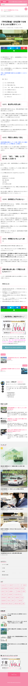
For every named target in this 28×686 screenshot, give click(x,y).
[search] (26, 5)
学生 (6, 594)
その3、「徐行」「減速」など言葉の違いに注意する (13, 87)
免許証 (2, 591)
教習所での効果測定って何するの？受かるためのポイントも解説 (13, 529)
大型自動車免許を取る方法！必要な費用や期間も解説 (11, 553)
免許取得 (22, 588)
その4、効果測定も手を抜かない (9, 89)
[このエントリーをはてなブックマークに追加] (17, 48)
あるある (3, 585)
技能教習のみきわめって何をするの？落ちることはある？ (12, 509)
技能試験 (17, 597)
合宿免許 (19, 591)
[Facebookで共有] (4, 48)
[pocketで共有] (24, 48)
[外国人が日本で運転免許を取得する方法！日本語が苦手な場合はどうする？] (4, 432)
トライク (15, 585)
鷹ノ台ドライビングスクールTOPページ (14, 347)
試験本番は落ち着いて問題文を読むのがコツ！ (12, 94)
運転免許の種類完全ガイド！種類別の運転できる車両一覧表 (13, 466)
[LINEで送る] (14, 50)
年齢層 (9, 597)
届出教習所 (3, 597)
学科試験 (20, 27)
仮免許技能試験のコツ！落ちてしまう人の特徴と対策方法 (12, 489)
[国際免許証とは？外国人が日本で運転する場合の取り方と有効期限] (4, 421)
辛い (16, 600)
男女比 (9, 600)
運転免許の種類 (18, 603)
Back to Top (14, 674)
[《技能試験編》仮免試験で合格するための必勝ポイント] (24, 371)
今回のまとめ (8, 96)
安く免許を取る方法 (18, 594)
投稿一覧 (20, 382)
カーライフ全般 (5, 564)
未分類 (3, 571)
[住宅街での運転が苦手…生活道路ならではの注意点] (4, 631)
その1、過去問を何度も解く (9, 82)
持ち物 (22, 597)
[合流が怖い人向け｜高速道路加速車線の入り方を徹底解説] (4, 639)
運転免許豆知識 (10, 27)
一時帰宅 (24, 585)
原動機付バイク (12, 591)
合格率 (23, 591)
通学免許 (20, 600)
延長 (13, 597)
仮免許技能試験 (4, 588)
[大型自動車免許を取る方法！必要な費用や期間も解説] (4, 360)
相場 (13, 600)
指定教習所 (3, 600)
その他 (3, 568)
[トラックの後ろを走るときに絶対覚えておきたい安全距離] (4, 616)
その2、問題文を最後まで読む (9, 85)
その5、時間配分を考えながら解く (10, 92)
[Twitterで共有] (10, 48)
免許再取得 (17, 588)
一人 (20, 585)
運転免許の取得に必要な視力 (7, 603)
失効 (2, 594)
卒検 (7, 591)
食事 (23, 603)
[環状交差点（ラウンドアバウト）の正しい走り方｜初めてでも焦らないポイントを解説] (4, 624)
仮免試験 (17, 27)
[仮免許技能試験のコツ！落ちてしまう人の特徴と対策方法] (4, 410)
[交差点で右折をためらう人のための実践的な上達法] (4, 646)
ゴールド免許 (9, 585)
